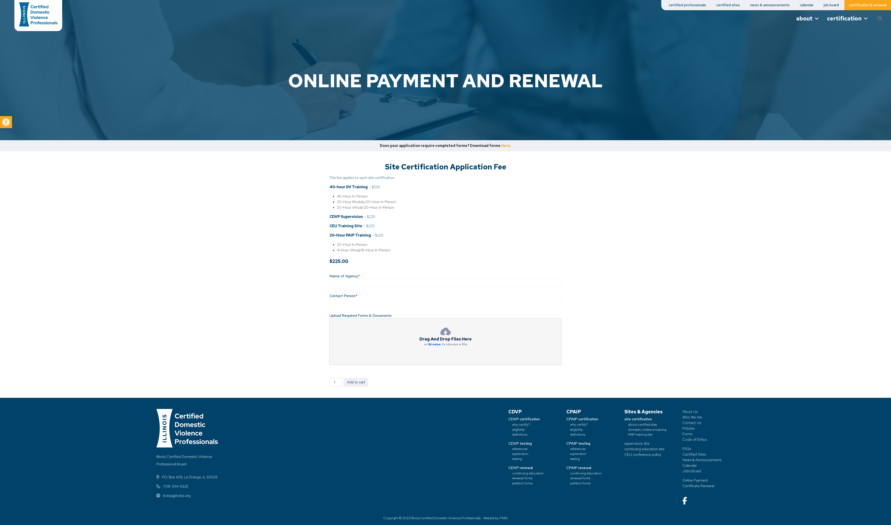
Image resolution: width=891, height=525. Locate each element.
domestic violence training (647, 429)
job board (831, 5)
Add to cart (356, 382)
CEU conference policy (642, 454)
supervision (520, 453)
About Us (689, 411)
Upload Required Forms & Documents (360, 315)
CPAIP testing (578, 443)
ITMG (503, 518)
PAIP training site (640, 434)
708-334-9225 (175, 486)
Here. (506, 145)
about (804, 18)
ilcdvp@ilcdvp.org (176, 495)
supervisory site (636, 443)
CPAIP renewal (578, 467)
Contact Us (691, 422)
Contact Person (343, 295)
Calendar (689, 465)
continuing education (528, 473)
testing (517, 459)
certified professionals (687, 5)
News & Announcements (701, 459)
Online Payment (695, 480)
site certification (638, 419)
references (519, 449)
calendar (807, 5)
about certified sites (642, 424)
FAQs (686, 448)
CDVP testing (520, 443)
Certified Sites (694, 454)
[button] (6, 122)
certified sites (728, 5)
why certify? (521, 424)
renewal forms (522, 478)
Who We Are (692, 417)
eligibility (518, 429)
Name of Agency (344, 276)
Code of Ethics (694, 439)
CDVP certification (524, 419)
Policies (688, 428)
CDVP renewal (520, 467)
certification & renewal (867, 5)
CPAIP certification (582, 419)
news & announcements (770, 5)
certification (844, 18)
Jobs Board (691, 471)
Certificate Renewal (698, 485)
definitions (519, 434)
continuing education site (644, 449)
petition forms (522, 483)
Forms (687, 433)
